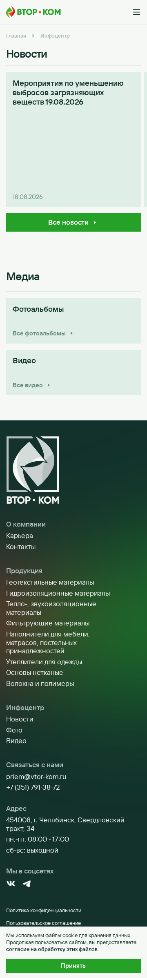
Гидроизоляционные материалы (58, 593)
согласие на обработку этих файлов (52, 949)
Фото (14, 730)
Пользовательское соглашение (43, 923)
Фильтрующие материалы (47, 623)
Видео (16, 741)
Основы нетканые (34, 672)
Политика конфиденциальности (43, 910)
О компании (26, 524)
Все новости (68, 222)
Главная (16, 35)
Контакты (21, 547)
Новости (19, 719)
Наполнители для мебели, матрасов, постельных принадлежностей (48, 642)
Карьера (19, 535)
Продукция (24, 571)
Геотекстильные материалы (50, 582)
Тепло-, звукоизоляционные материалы (51, 608)
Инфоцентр (25, 707)
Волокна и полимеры (40, 683)
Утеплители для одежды (44, 662)
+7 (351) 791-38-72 (33, 787)
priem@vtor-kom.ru (36, 777)
